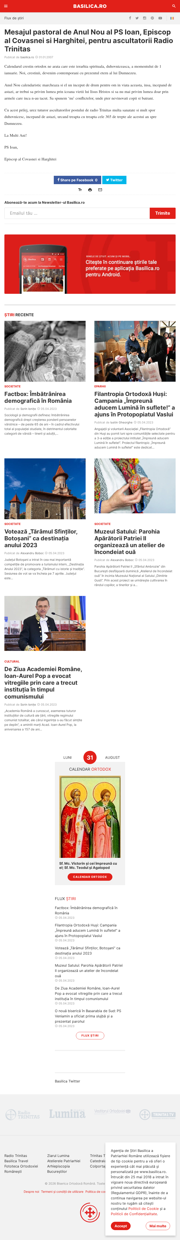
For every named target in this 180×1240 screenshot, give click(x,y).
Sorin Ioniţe (28, 408)
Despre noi (31, 1191)
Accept (121, 1226)
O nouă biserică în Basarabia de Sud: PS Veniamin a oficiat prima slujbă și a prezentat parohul (88, 1016)
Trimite (162, 213)
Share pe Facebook (78, 180)
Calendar (90, 769)
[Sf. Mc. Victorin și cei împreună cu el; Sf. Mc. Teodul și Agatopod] (90, 817)
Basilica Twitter (67, 1081)
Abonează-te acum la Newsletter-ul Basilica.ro (44, 202)
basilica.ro (27, 57)
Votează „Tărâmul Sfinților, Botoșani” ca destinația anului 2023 (40, 538)
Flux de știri (14, 18)
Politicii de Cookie (143, 1208)
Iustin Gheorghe (121, 422)
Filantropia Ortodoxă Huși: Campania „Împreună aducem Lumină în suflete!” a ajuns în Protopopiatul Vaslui (134, 404)
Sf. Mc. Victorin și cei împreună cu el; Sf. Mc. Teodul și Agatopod (88, 865)
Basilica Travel (16, 1161)
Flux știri (90, 1035)
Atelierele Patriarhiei (63, 1161)
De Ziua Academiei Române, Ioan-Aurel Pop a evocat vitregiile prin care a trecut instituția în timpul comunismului (43, 683)
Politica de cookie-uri (100, 1191)
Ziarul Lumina (58, 1155)
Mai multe (157, 1226)
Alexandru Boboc (32, 553)
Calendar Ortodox (90, 877)
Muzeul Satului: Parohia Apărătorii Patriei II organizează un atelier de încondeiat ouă (129, 542)
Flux (65, 898)
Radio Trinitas (15, 1155)
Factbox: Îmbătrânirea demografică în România (38, 397)
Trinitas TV (99, 1155)
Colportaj (98, 1166)
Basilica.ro (90, 6)
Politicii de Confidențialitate (134, 1214)
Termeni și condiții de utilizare (62, 1191)
